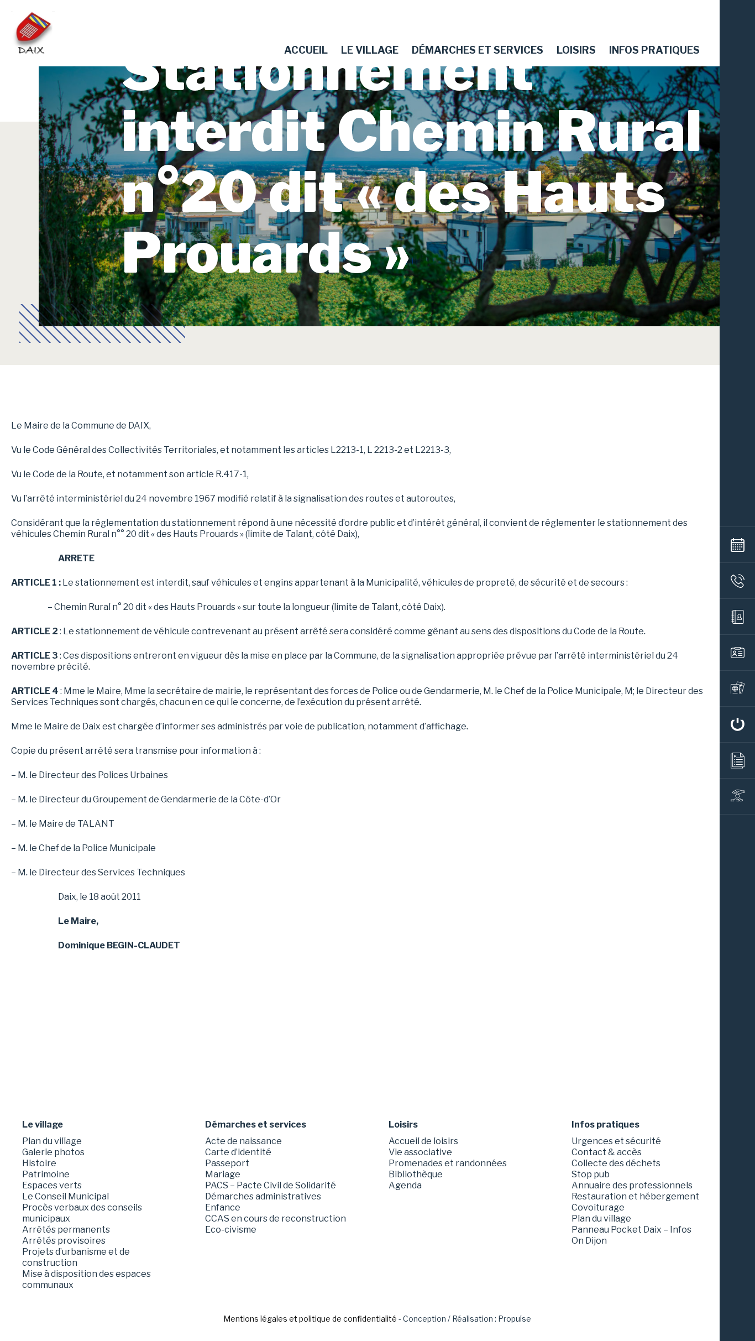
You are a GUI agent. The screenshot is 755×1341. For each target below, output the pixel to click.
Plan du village (52, 1141)
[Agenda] (737, 544)
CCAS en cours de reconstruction (275, 1218)
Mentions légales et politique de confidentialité (310, 1318)
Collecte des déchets (616, 1163)
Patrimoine (46, 1174)
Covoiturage (598, 1207)
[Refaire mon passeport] (737, 688)
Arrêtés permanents (66, 1229)
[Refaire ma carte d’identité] (737, 652)
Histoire (39, 1163)
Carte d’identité (238, 1152)
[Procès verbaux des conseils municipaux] (737, 760)
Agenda (405, 1185)
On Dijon (589, 1240)
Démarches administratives (263, 1196)
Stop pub (591, 1174)
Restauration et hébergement (635, 1196)
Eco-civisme (230, 1229)
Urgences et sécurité (616, 1141)
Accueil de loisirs (423, 1141)
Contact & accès (607, 1152)
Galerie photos (53, 1152)
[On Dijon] (737, 724)
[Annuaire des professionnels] (737, 616)
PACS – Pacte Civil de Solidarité (270, 1185)
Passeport (227, 1163)
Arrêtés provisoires (64, 1240)
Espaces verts (52, 1185)
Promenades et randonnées (448, 1163)
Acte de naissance (243, 1141)
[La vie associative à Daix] (737, 796)
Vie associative (420, 1152)
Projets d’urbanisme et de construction (76, 1257)
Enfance (222, 1207)
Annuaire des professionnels (632, 1185)
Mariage (222, 1174)
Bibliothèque (416, 1174)
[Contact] (737, 580)
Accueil (306, 50)
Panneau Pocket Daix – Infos (631, 1229)
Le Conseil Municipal (65, 1196)
